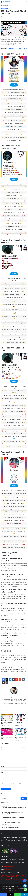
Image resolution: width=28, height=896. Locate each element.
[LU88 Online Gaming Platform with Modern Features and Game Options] (5, 850)
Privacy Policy (9, 890)
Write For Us (15, 890)
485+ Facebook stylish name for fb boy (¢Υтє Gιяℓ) (6, 737)
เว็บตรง (2, 875)
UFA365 (7, 880)
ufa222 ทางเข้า (12, 875)
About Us (3, 888)
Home (3, 5)
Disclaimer (14, 888)
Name (2, 766)
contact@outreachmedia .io (9, 866)
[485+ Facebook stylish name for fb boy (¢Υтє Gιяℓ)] (7, 731)
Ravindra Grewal (6, 16)
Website (3, 778)
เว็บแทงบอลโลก (18, 875)
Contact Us (8, 888)
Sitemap (20, 890)
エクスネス (3, 876)
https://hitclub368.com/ (6, 878)
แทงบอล (6, 875)
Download (14, 84)
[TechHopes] (8, 2)
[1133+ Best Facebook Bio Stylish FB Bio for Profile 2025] (21, 731)
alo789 (3, 880)
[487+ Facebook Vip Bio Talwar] (7, 717)
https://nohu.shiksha (22, 879)
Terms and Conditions (22, 888)
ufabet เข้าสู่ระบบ (12, 880)
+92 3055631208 (8, 869)
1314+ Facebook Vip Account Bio (19, 723)
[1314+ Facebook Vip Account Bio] (21, 717)
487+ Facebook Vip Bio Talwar (6, 723)
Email (2, 772)
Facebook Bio (8, 5)
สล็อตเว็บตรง (13, 876)
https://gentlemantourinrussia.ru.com (9, 879)
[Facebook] (3, 679)
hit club (17, 876)
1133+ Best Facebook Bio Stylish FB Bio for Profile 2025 (21, 737)
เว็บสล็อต (24, 875)
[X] (7, 679)
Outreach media (11, 868)
